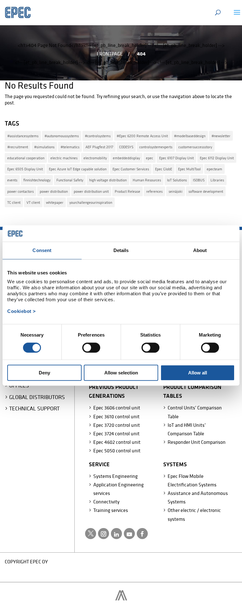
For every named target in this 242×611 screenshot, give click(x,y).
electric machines (64, 158)
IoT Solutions (177, 180)
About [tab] (200, 250)
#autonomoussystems (61, 135)
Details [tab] (121, 250)
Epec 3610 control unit (116, 416)
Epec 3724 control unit (116, 433)
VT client (33, 202)
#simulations (44, 146)
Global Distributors (37, 397)
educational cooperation (25, 158)
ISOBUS (199, 180)
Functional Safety (69, 180)
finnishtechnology (36, 180)
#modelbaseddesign (189, 135)
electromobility (95, 158)
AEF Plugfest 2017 (99, 146)
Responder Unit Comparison (197, 442)
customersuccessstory (195, 146)
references (154, 191)
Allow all (197, 372)
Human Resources (147, 180)
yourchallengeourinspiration (90, 202)
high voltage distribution (108, 180)
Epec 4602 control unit (117, 442)
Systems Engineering (115, 476)
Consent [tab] (41, 250)
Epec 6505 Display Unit (25, 169)
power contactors (20, 191)
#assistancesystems (22, 135)
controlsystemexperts (155, 146)
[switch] (91, 348)
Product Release (127, 191)
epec (149, 158)
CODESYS (126, 146)
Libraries (217, 180)
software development (205, 191)
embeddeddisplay (126, 158)
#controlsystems (98, 135)
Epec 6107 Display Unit (176, 158)
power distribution (54, 191)
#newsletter (220, 135)
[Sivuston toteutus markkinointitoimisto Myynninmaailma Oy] (121, 599)
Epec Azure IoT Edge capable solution (78, 169)
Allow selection (121, 372)
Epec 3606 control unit (116, 407)
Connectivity (106, 501)
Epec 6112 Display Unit (217, 158)
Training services (110, 510)
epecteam (214, 169)
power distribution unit (91, 191)
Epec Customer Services (130, 169)
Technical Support (34, 408)
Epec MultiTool (189, 169)
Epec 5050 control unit (117, 450)
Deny (44, 372)
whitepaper (54, 202)
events (12, 180)
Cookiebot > (21, 311)
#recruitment (17, 146)
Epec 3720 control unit (116, 425)
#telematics (69, 146)
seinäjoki (175, 191)
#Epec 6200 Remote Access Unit (142, 135)
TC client (13, 202)
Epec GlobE (163, 169)
